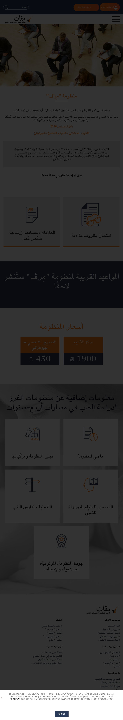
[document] (61, 360)
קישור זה (14, 699)
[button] (5, 695)
